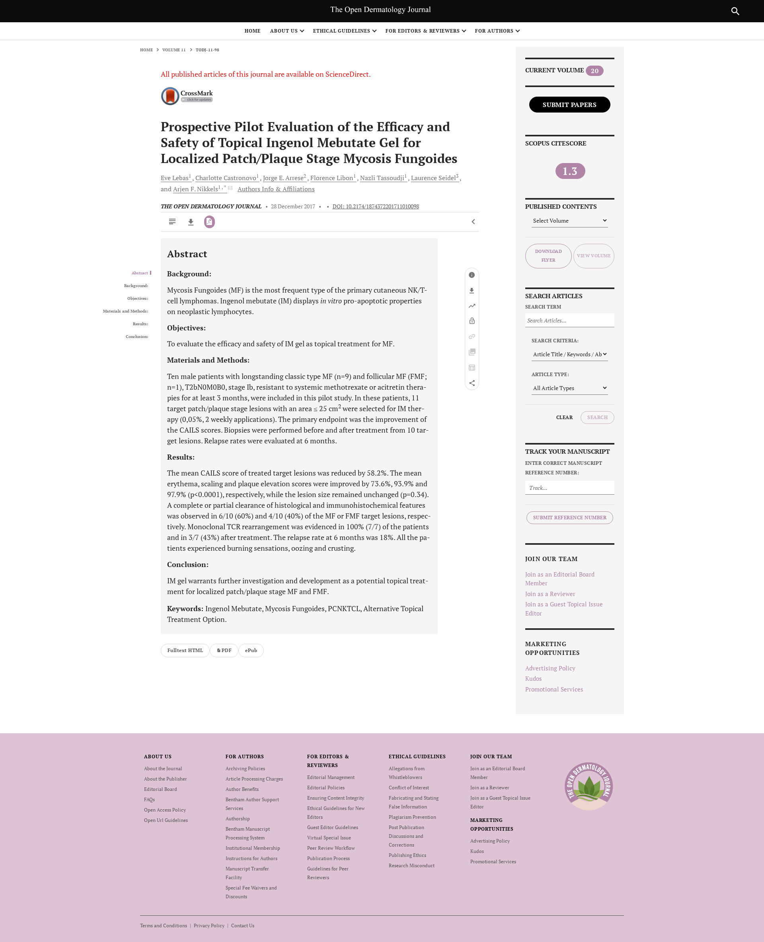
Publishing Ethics (407, 855)
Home (253, 31)
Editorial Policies (326, 788)
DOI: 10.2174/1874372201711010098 (376, 206)
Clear (564, 417)
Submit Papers (569, 104)
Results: (140, 324)
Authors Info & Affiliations (276, 189)
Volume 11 (174, 49)
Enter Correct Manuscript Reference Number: (563, 468)
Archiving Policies (245, 768)
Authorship (238, 819)
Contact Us (242, 925)
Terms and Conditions (163, 925)
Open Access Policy (165, 810)
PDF (227, 650)
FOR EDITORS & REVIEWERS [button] (423, 31)
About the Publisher (165, 779)
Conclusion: (137, 336)
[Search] (735, 11)
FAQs (149, 799)
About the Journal (163, 768)
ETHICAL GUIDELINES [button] (341, 31)
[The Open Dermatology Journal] (589, 786)
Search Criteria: (555, 341)
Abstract (140, 273)
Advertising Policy (550, 668)
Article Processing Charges (254, 779)
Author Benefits (242, 789)
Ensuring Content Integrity (335, 798)
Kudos (533, 678)
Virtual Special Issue (329, 838)
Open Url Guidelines (166, 820)
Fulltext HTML (185, 650)
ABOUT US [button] (284, 31)
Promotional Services (554, 689)
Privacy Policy (209, 925)
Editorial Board (160, 789)
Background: (136, 286)
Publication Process (328, 858)
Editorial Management (331, 777)
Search (597, 417)
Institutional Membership (253, 848)
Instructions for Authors (251, 858)
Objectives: (137, 298)
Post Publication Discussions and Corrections (406, 836)
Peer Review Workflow (331, 848)
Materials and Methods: (125, 311)
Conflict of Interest (409, 788)
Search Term (543, 307)
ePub (251, 650)
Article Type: (550, 374)
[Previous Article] (473, 222)
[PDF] (209, 222)
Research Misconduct (412, 865)
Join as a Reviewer (550, 594)
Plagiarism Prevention (412, 817)
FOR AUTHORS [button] (494, 31)
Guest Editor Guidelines (332, 827)
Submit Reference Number (569, 518)
